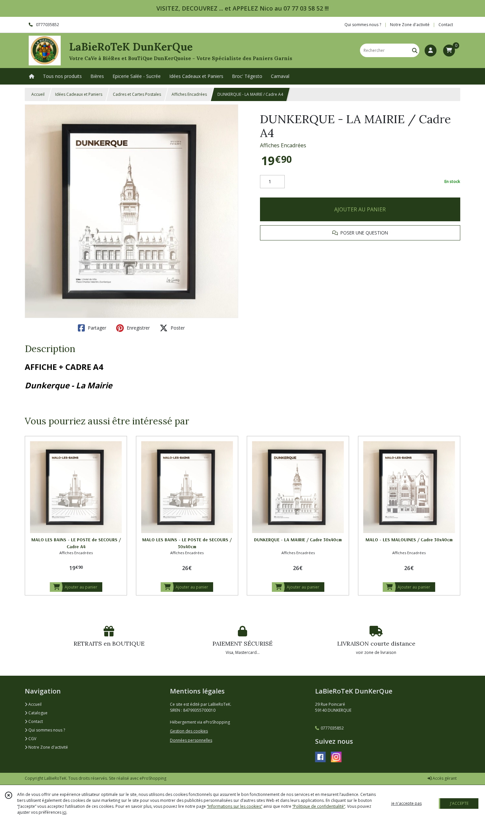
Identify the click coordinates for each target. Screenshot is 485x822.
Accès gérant (444, 778)
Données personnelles (191, 740)
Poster (177, 328)
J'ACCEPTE (459, 803)
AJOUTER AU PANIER (360, 209)
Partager (96, 328)
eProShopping (153, 778)
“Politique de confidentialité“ (318, 806)
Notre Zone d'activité (47, 747)
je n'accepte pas (406, 803)
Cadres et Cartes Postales (137, 94)
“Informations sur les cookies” (234, 806)
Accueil (38, 94)
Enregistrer (137, 328)
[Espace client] (430, 50)
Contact (445, 24)
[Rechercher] (414, 50)
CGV (31, 738)
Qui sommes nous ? (46, 730)
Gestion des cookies (189, 731)
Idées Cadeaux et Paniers (78, 94)
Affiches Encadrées (189, 94)
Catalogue (37, 713)
